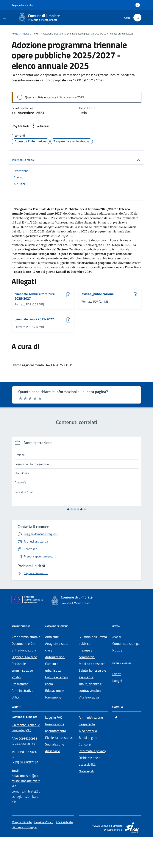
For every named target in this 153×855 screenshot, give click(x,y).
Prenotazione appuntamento (55, 727)
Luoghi (117, 680)
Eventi (116, 673)
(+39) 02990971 (28, 751)
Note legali (86, 771)
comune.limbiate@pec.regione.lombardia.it (26, 796)
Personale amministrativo (22, 667)
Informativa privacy (92, 751)
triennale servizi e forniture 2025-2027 (35, 296)
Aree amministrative (26, 636)
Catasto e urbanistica (53, 667)
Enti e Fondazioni (24, 650)
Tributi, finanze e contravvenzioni (90, 687)
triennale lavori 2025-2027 (34, 319)
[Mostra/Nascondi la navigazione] (4, 17)
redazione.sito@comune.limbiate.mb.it (26, 778)
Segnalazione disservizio (54, 748)
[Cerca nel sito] (137, 18)
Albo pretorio (88, 730)
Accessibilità (64, 822)
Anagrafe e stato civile (56, 647)
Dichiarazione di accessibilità (90, 761)
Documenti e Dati (24, 643)
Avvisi (116, 636)
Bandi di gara (88, 737)
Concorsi (85, 744)
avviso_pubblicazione (98, 294)
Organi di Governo (24, 656)
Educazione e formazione (54, 694)
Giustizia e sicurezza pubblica (93, 640)
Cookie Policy (43, 822)
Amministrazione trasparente (91, 721)
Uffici (15, 697)
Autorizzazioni (55, 656)
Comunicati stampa (126, 643)
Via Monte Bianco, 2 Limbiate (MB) (26, 727)
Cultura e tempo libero (56, 680)
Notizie (117, 650)
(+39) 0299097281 (25, 762)
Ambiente (52, 636)
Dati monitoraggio (24, 827)
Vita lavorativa (89, 697)
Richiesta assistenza (59, 737)
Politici (16, 677)
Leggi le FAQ (53, 717)
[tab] (68, 509)
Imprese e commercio (87, 653)
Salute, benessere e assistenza (92, 674)
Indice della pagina (23, 160)
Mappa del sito (22, 822)
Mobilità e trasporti (92, 663)
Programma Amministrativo (22, 687)
